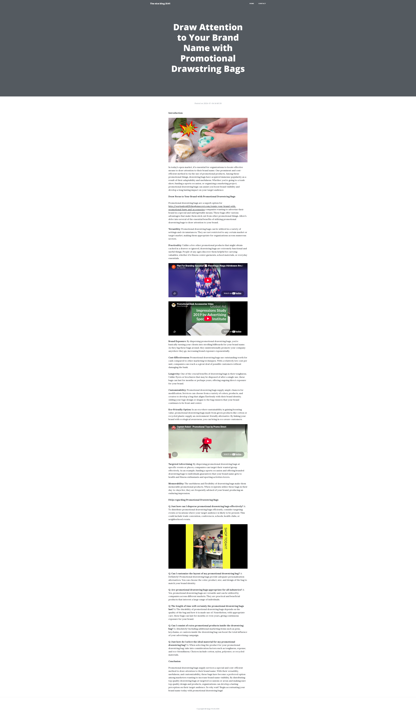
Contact (262, 3)
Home (251, 3)
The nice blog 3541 (160, 3)
